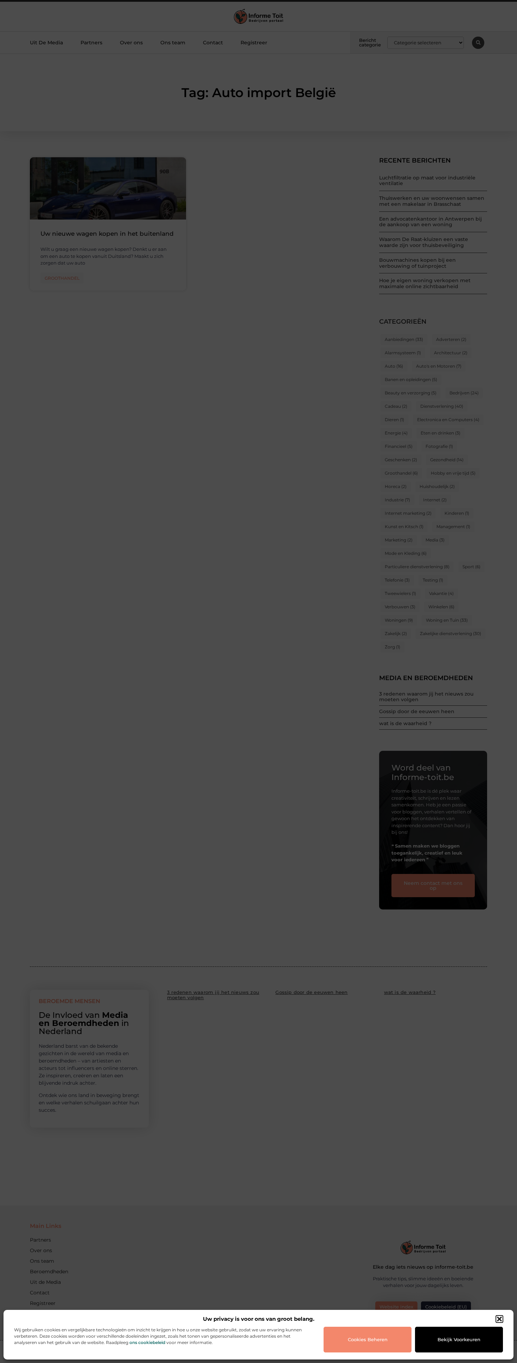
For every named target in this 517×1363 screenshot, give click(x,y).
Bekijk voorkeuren (459, 1339)
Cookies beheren (368, 1339)
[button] (499, 1319)
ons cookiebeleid (147, 1342)
